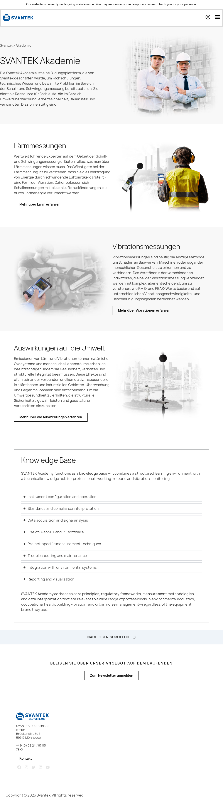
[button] (210, 17)
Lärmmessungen (40, 145)
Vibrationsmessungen (146, 246)
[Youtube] (48, 767)
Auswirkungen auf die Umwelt (59, 348)
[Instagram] (26, 767)
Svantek (6, 45)
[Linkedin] (40, 767)
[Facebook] (19, 767)
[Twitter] (33, 767)
